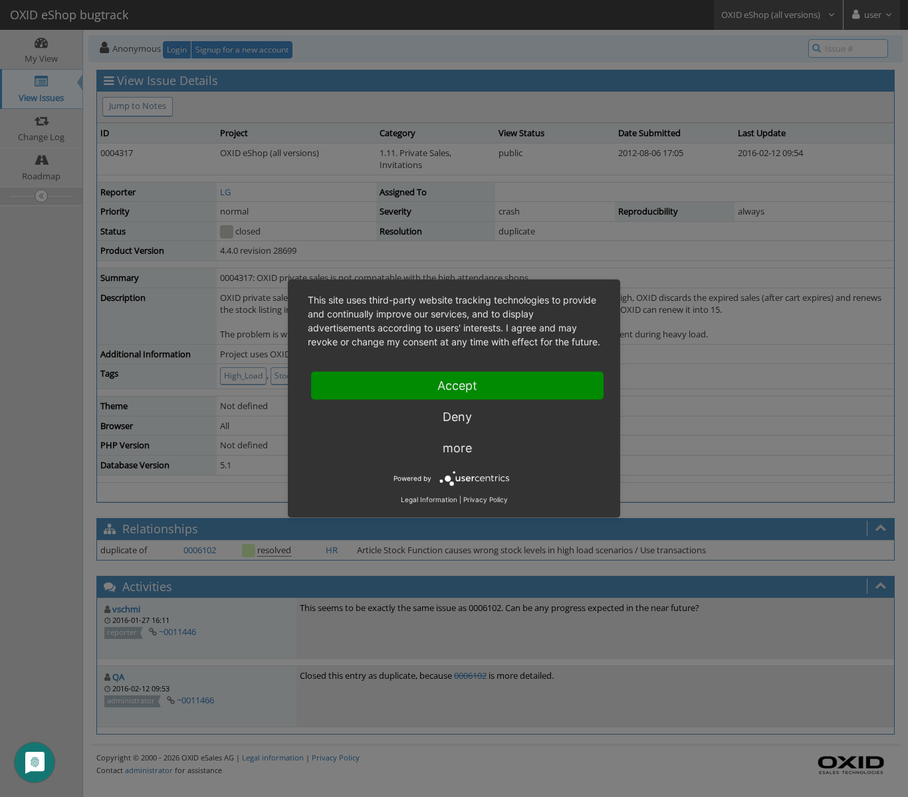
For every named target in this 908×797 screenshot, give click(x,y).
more (457, 448)
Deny (457, 417)
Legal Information (429, 499)
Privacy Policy (485, 499)
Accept (457, 386)
